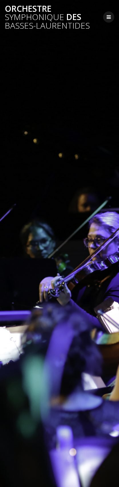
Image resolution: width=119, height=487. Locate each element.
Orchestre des (47, 17)
